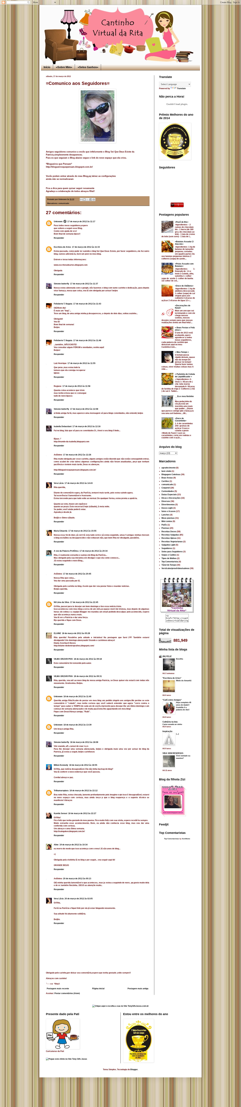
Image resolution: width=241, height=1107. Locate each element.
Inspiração (167, 731)
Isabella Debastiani (62, 426)
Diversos (165, 501)
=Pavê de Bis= (181, 222)
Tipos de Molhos (169, 558)
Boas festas (167, 478)
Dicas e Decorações (171, 498)
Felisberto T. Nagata (63, 304)
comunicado (63, 203)
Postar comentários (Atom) (67, 993)
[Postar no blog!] (84, 199)
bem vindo (166, 471)
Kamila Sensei (60, 813)
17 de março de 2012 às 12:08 (84, 409)
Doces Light (167, 508)
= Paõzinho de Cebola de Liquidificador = (185, 375)
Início (47, 67)
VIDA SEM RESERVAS (172, 753)
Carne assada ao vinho (172, 724)
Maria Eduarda (60, 531)
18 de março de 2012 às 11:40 (77, 696)
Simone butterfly (61, 284)
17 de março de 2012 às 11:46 (87, 340)
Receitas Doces (168, 531)
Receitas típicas (169, 538)
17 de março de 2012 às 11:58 (76, 386)
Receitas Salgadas (170, 535)
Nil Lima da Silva (61, 602)
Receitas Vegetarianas (172, 541)
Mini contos (166, 521)
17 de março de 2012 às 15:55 (82, 531)
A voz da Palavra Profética (66, 551)
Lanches (165, 515)
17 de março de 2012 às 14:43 (79, 483)
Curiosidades (167, 491)
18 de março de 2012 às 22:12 (84, 790)
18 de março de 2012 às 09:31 (88, 676)
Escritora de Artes (62, 247)
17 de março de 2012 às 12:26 (77, 455)
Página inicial (98, 988)
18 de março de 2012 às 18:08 (84, 742)
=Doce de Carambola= (180, 419)
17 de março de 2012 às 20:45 (77, 574)
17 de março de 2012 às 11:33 (86, 247)
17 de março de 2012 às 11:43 (87, 304)
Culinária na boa (170, 722)
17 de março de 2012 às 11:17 (81, 221)
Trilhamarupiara (61, 790)
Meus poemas (168, 518)
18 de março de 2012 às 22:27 (82, 813)
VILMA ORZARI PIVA (63, 659)
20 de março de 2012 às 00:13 (77, 878)
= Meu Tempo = (182, 352)
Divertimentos (168, 504)
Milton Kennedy (61, 765)
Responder (59, 238)
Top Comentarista (169, 561)
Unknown (58, 221)
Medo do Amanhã (183, 681)
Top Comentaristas (171, 839)
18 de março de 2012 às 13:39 (77, 725)
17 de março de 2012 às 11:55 (81, 363)
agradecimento (168, 468)
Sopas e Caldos (168, 555)
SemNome (186, 839)
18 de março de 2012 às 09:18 (88, 659)
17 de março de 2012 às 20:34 (94, 551)
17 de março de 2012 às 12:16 (86, 426)
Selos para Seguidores (172, 551)
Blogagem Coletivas (170, 474)
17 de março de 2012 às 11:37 (84, 284)
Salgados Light (168, 545)
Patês (164, 525)
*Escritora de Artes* (171, 678)
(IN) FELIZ (166, 656)
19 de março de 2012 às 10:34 (74, 845)
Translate (181, 88)
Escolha (179, 659)
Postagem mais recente (58, 988)
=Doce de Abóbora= (184, 286)
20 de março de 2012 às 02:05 (79, 898)
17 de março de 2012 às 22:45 (84, 602)
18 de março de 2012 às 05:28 (76, 633)
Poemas (165, 528)
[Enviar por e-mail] (81, 199)
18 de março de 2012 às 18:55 (83, 765)
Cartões (165, 481)
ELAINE (57, 633)
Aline (56, 845)
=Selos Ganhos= (88, 67)
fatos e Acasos (168, 511)
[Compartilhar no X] (87, 199)
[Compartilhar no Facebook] (90, 199)
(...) (177, 734)
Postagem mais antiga (138, 988)
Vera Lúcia (59, 483)
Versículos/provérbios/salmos (175, 568)
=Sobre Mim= (64, 67)
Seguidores (166, 548)
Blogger (134, 1069)
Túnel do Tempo (168, 565)
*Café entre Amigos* (172, 700)
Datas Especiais (169, 494)
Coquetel (165, 488)
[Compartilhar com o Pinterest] (93, 199)
